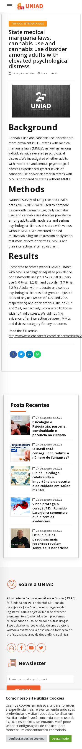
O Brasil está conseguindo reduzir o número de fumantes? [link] (50, 453)
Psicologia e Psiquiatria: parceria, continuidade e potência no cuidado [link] (49, 428)
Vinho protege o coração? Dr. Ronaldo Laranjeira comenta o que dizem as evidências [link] (50, 512)
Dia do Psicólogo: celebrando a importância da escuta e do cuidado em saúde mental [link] (51, 481)
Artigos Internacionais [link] (28, 23)
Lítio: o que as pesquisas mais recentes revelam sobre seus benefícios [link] (50, 541)
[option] (41, 101)
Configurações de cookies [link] (26, 739)
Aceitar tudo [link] (60, 739)
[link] (30, 6)
